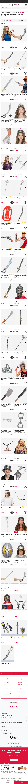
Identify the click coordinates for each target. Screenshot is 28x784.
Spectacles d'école (15, 12)
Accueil (2, 12)
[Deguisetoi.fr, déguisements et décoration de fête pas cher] (14, 4)
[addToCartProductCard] (12, 47)
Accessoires (7, 12)
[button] (14, 727)
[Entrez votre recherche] (25, 8)
